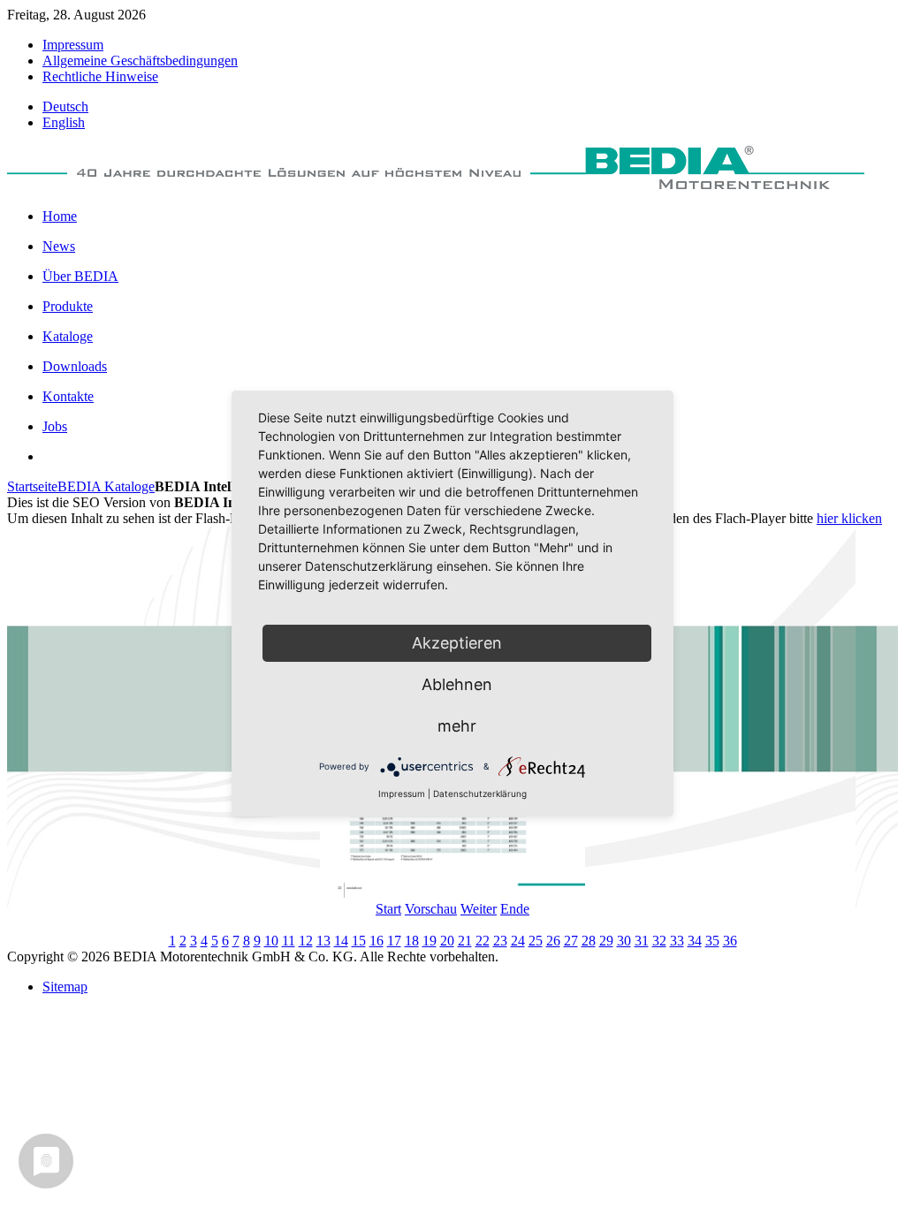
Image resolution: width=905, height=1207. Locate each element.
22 (482, 940)
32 (659, 940)
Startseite (32, 486)
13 (323, 940)
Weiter (478, 908)
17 (394, 940)
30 (624, 940)
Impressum (401, 793)
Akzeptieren (457, 643)
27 (571, 940)
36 (730, 940)
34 (695, 940)
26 (553, 940)
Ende (514, 908)
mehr (456, 726)
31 (642, 940)
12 (306, 940)
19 (429, 940)
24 (518, 940)
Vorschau (431, 908)
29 (606, 940)
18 (412, 940)
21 (465, 940)
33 (677, 940)
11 (288, 940)
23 (500, 940)
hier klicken (849, 518)
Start (388, 908)
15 (359, 940)
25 (536, 940)
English (63, 122)
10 (271, 940)
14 (341, 940)
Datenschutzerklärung (480, 793)
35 (712, 940)
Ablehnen (457, 684)
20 (447, 940)
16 (376, 940)
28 (589, 940)
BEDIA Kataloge (106, 486)
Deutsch (65, 106)
